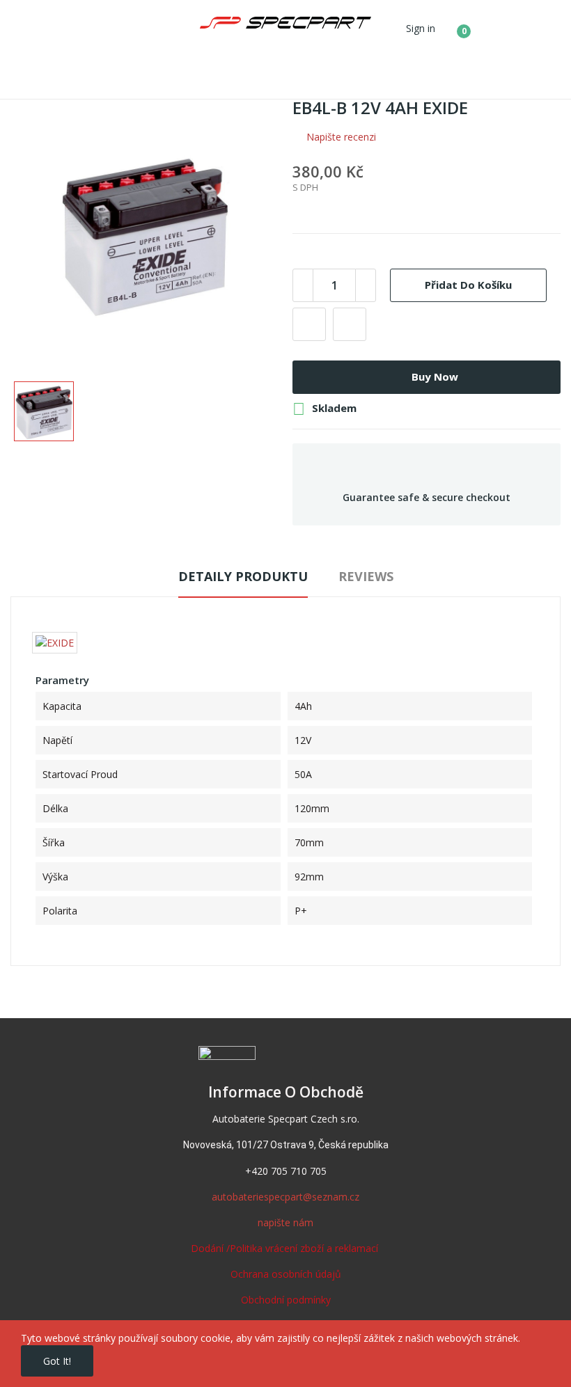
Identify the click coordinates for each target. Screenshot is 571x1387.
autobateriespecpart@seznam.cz (285, 1196)
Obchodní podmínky (286, 1299)
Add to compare (349, 324)
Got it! (57, 1361)
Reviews (365, 576)
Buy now (435, 376)
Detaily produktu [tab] (243, 576)
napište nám (285, 1222)
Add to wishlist (309, 324)
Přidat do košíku (468, 285)
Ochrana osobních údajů (285, 1274)
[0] (453, 25)
